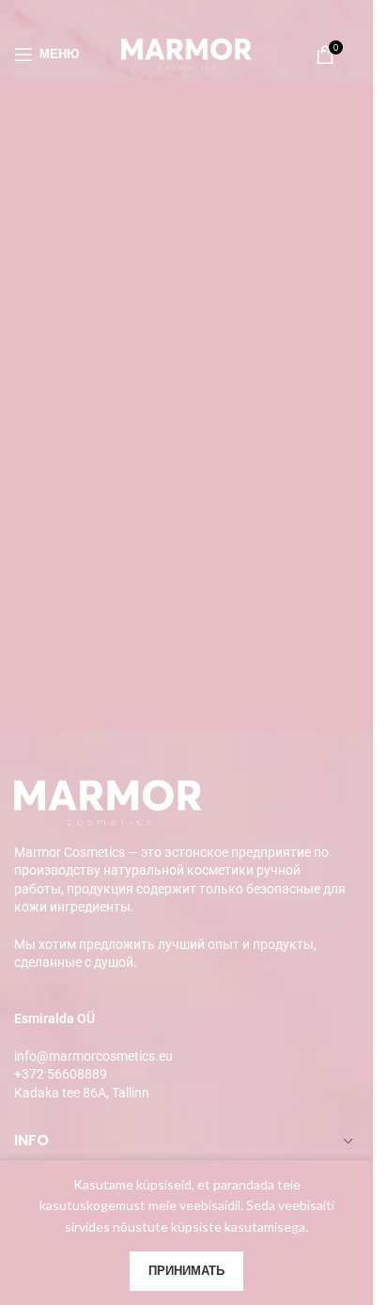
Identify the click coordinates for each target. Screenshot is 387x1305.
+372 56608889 (60, 1073)
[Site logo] (187, 52)
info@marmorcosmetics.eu (93, 1056)
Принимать (186, 1270)
